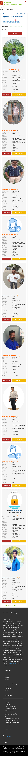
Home (7, 677)
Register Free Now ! (12, 663)
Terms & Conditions (10, 708)
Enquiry (7, 679)
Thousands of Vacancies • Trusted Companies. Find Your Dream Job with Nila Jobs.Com (12, 721)
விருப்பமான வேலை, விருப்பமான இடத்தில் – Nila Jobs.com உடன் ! (12, 714)
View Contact (6, 94)
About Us (7, 704)
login (13, 510)
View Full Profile (19, 94)
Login (6, 686)
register (18, 510)
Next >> (16, 605)
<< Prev (7, 605)
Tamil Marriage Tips (10, 706)
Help (6, 690)
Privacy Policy (9, 711)
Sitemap (7, 702)
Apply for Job (8, 682)
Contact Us (8, 688)
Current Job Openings (11, 684)
